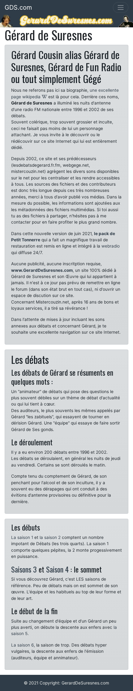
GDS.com (18, 7)
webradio (110, 245)
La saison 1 (22, 537)
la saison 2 (50, 537)
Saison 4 (57, 569)
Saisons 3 (24, 569)
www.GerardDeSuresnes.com (42, 270)
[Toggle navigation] (120, 7)
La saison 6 (22, 644)
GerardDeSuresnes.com (85, 682)
